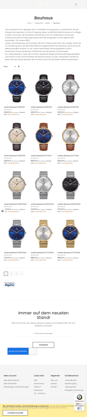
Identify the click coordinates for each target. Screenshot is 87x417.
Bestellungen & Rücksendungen (16, 387)
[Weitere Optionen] (9, 286)
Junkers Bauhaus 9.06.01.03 (68, 107)
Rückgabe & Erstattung (74, 390)
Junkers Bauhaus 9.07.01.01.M (68, 252)
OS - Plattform (40, 393)
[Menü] (83, 394)
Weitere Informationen (58, 408)
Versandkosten (13, 114)
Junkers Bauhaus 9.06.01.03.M (42, 204)
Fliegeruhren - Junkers (42, 23)
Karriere (54, 383)
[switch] (79, 408)
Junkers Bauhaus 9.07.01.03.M (42, 252)
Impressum (38, 390)
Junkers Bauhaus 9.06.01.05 (14, 156)
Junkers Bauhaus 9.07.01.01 (41, 156)
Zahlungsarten (70, 387)
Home (29, 23)
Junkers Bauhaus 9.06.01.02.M (68, 204)
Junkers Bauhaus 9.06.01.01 (14, 107)
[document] (43, 410)
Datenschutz (39, 383)
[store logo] (43, 4)
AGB (35, 380)
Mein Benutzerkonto (12, 380)
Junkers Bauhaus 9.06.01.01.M (15, 252)
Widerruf (37, 387)
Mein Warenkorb (10, 383)
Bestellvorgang (71, 383)
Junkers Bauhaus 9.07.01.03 (68, 156)
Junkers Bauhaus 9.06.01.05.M (15, 204)
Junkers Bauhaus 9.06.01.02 (41, 107)
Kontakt (54, 387)
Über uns (54, 380)
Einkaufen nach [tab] (2, 211)
